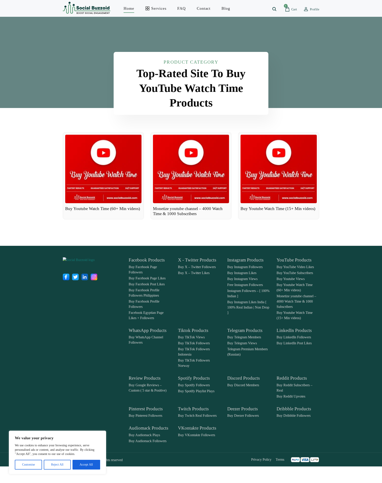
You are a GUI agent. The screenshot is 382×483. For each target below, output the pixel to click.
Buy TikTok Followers (194, 343)
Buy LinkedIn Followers (294, 337)
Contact (203, 8)
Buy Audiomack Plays (144, 435)
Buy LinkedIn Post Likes (294, 343)
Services (158, 8)
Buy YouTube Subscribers (295, 273)
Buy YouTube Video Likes (295, 267)
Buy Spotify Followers (194, 385)
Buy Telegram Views (242, 343)
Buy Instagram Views (242, 279)
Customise (28, 464)
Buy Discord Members (243, 385)
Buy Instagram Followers (245, 267)
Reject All (57, 464)
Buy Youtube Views (291, 279)
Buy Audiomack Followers (147, 441)
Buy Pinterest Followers (145, 415)
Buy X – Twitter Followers (197, 267)
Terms (280, 459)
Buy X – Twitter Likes (194, 273)
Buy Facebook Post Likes (147, 284)
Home (129, 8)
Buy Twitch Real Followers (197, 415)
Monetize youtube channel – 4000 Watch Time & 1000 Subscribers (296, 301)
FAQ (181, 8)
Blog (226, 8)
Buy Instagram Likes (241, 273)
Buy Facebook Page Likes (147, 278)
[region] (57, 452)
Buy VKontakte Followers (196, 435)
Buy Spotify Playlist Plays (196, 391)
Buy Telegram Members (244, 337)
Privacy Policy (261, 459)
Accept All (86, 464)
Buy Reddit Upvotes (291, 396)
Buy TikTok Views (191, 337)
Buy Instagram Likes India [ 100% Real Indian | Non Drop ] (248, 307)
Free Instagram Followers (245, 285)
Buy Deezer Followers (243, 415)
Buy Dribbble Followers (294, 415)
